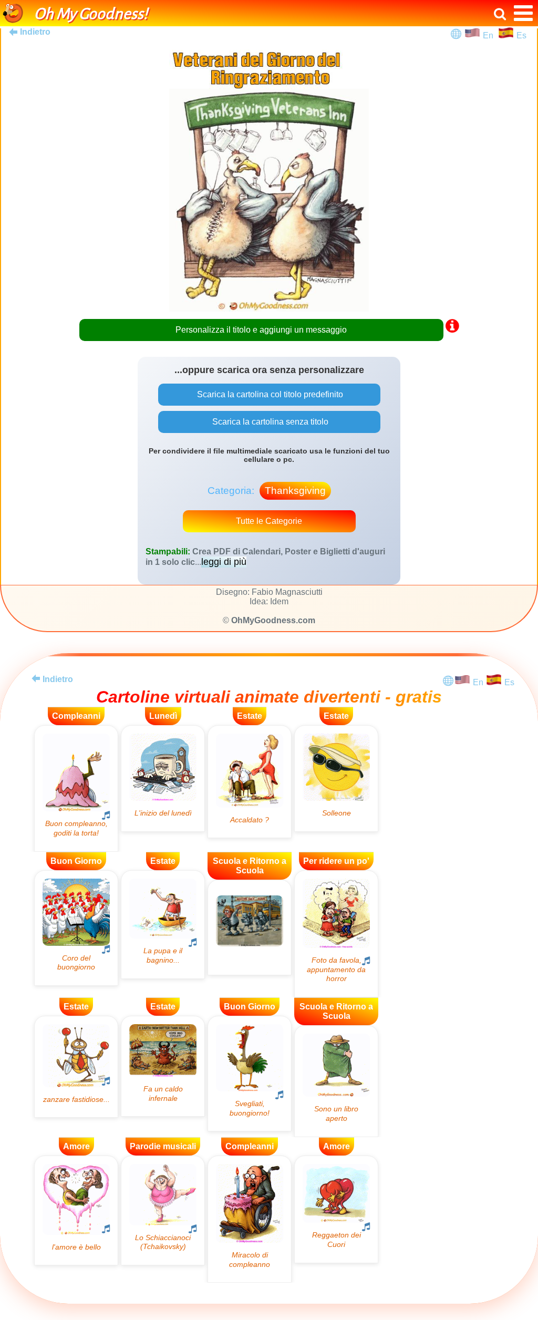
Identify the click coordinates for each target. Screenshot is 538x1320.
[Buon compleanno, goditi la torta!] (76, 788)
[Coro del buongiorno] (76, 928)
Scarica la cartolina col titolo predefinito (269, 394)
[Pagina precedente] (36, 678)
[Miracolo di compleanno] (249, 1219)
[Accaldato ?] (249, 782)
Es (521, 35)
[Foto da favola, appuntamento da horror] (336, 934)
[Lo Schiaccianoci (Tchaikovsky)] (162, 1210)
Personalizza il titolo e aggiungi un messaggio (261, 329)
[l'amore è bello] (76, 1210)
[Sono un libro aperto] (336, 1081)
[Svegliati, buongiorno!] (249, 1073)
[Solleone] (336, 778)
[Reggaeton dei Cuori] (336, 1209)
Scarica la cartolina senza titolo (269, 421)
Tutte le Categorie (269, 521)
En (490, 35)
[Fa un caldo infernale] (162, 1066)
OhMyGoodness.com (273, 620)
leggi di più (223, 561)
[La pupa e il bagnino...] (162, 925)
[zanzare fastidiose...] (76, 1066)
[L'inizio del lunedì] (162, 778)
